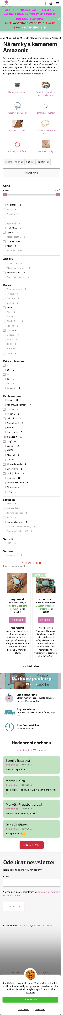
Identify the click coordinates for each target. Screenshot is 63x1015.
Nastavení (23, 1009)
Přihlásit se (14, 906)
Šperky (12, 232)
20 (10, 379)
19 (10, 374)
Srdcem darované (18, 277)
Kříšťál (12, 450)
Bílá (11, 312)
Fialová (12, 326)
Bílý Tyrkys (14, 469)
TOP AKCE (14, 227)
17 (10, 365)
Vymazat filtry (30, 563)
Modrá (12, 307)
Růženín (13, 414)
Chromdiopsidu (16, 464)
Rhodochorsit (15, 487)
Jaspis (13, 446)
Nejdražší (30, 162)
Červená (13, 298)
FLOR (11, 246)
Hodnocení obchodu (31, 742)
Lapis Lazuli (14, 432)
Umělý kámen (15, 473)
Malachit (13, 455)
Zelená (12, 303)
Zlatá (11, 344)
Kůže (11, 517)
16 (10, 383)
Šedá (11, 353)
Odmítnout (40, 1009)
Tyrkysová (14, 330)
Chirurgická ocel (17, 513)
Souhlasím (32, 999)
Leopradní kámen (17, 482)
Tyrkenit (13, 459)
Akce (11, 209)
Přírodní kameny (17, 522)
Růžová (12, 294)
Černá (12, 316)
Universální (14, 555)
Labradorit (14, 418)
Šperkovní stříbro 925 (19, 531)
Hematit (13, 478)
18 (10, 370)
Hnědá (12, 339)
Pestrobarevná (16, 289)
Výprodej (13, 223)
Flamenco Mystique (18, 268)
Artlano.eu (47, 925)
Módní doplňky (16, 237)
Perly (11, 491)
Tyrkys (12, 409)
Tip (10, 218)
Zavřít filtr (31, 173)
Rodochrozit (15, 423)
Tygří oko (14, 441)
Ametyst (13, 427)
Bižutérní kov (15, 508)
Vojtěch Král (25, 925)
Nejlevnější (19, 162)
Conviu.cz (37, 925)
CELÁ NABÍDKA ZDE (34, 28)
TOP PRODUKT (16, 241)
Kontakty (46, 972)
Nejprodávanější (43, 162)
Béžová (13, 335)
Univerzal (13, 388)
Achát (12, 400)
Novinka (12, 214)
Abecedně (8, 162)
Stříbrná (13, 348)
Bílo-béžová (15, 321)
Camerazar (14, 263)
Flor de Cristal (16, 272)
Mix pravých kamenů (19, 405)
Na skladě (14, 204)
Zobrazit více (31, 845)
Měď (11, 503)
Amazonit (14, 437)
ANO (11, 543)
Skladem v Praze (17, 250)
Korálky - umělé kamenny (21, 526)
